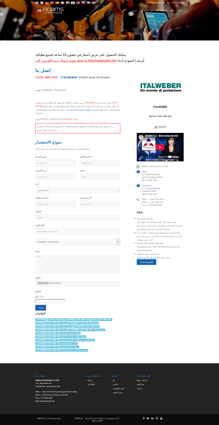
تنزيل (37, 119)
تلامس (179, 10)
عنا (152, 10)
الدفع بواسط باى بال (146, 262)
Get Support (161, 10)
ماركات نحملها (142, 380)
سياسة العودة (118, 392)
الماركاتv (144, 10)
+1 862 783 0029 (177, 2)
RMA (172, 10)
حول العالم (140, 384)
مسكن (134, 10)
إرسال (41, 308)
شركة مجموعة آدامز (54, 418)
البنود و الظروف (118, 388)
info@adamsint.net (156, 2)
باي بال (139, 388)
